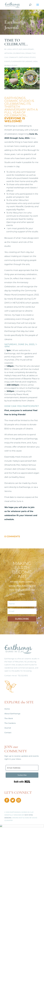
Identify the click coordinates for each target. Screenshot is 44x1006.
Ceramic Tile (30, 53)
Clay (6, 57)
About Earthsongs (12, 714)
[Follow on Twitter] (12, 800)
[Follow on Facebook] (6, 800)
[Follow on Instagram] (18, 800)
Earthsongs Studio (27, 57)
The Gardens (10, 723)
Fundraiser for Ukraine (21, 61)
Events (7, 61)
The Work (8, 718)
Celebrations (18, 53)
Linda (9, 49)
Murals (7, 65)
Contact (7, 732)
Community (13, 57)
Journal (7, 728)
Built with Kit (22, 781)
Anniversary (28, 49)
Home (7, 709)
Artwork (8, 53)
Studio (14, 65)
